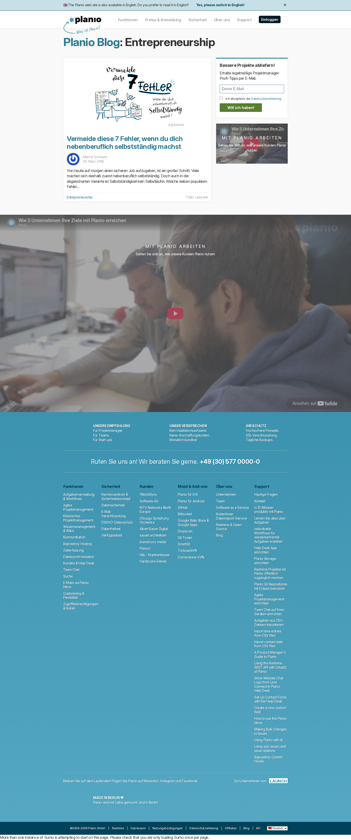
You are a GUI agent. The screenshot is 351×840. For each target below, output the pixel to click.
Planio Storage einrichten (265, 561)
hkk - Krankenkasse (155, 555)
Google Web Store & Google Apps (193, 522)
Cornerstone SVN (191, 557)
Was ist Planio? (87, 30)
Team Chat (71, 570)
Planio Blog (91, 42)
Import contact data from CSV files (268, 644)
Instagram (167, 781)
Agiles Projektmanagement (78, 507)
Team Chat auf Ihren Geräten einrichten (269, 612)
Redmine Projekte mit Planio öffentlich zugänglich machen (270, 573)
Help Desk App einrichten (265, 550)
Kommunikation (74, 537)
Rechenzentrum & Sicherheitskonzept (115, 496)
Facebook (189, 781)
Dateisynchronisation (78, 557)
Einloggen (269, 19)
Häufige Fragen (265, 494)
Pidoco (145, 548)
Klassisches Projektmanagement (78, 518)
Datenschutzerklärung (266, 98)
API (258, 828)
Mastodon (151, 781)
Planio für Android (191, 501)
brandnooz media (153, 542)
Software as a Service (232, 508)
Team (220, 501)
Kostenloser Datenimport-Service (231, 516)
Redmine (118, 828)
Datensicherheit (113, 505)
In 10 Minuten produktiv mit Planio (268, 510)
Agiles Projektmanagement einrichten (269, 599)
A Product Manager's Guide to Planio (270, 654)
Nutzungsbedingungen (167, 828)
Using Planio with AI (268, 740)
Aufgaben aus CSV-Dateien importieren (269, 622)
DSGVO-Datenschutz (117, 522)
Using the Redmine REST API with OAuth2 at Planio (270, 667)
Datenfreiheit (111, 529)
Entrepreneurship (80, 197)
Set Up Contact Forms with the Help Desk (270, 699)
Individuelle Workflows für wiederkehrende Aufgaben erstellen (268, 535)
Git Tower (185, 538)
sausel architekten (153, 535)
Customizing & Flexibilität (73, 595)
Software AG (149, 501)
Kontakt (259, 501)
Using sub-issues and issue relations (270, 748)
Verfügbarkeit (111, 535)
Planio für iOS (188, 494)
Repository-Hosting (77, 544)
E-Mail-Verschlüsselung (113, 514)
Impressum (138, 828)
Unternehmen (226, 494)
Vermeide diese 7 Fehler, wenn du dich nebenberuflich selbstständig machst (125, 143)
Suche (68, 576)
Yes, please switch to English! (220, 5)
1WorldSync (148, 494)
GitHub (183, 508)
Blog (219, 535)
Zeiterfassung (73, 550)
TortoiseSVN (187, 550)
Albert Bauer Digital (154, 529)
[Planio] (85, 20)
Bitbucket (185, 514)
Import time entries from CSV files (267, 633)
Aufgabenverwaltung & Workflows (79, 496)
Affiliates (231, 828)
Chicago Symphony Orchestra (154, 520)
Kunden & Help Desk (78, 563)
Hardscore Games (153, 561)
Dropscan (185, 531)
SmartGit (184, 544)
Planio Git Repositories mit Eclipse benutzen (270, 586)
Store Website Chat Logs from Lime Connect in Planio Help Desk (268, 684)
